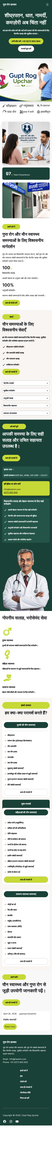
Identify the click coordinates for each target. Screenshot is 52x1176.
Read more (11, 1027)
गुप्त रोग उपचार (9, 4)
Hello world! (9, 1019)
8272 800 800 (11, 492)
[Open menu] (47, 4)
